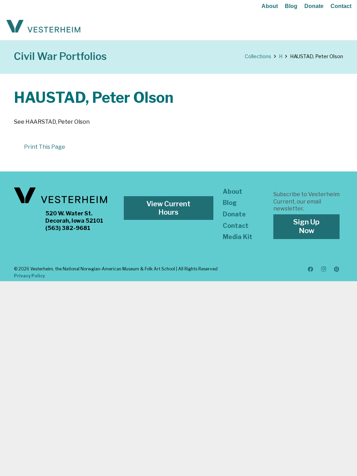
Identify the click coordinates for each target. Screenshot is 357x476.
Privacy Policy (29, 275)
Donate (314, 6)
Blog (291, 6)
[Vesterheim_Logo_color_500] (43, 26)
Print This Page (44, 147)
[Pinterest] (336, 269)
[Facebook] (310, 269)
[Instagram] (323, 269)
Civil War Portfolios (60, 56)
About (269, 6)
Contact (341, 6)
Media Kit (237, 236)
